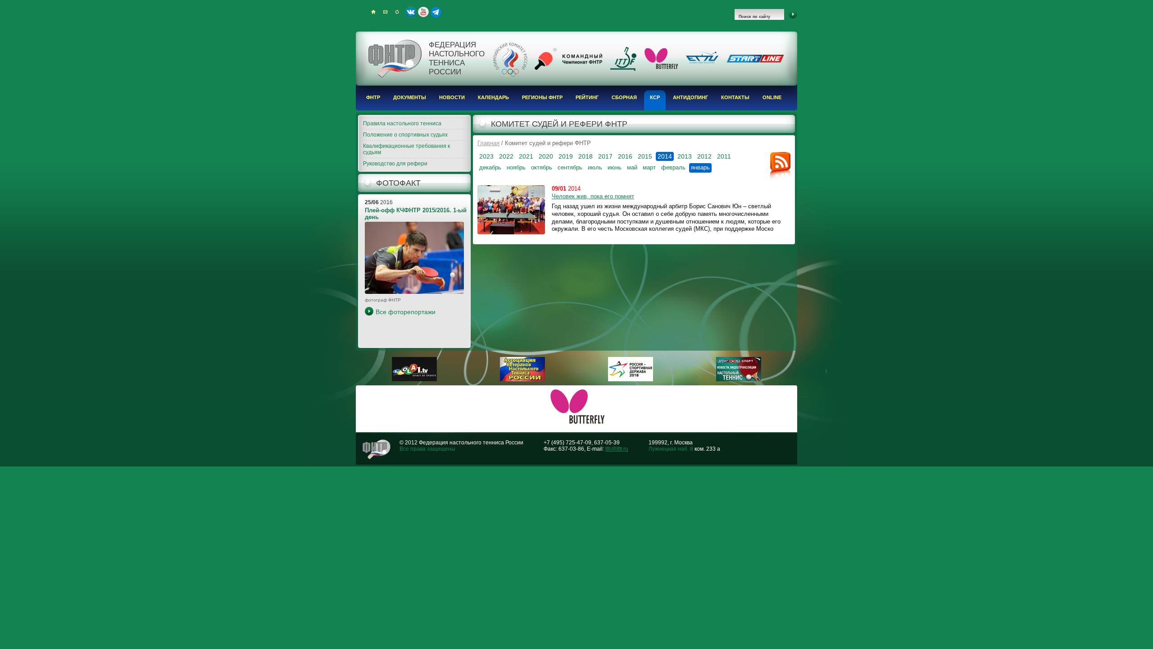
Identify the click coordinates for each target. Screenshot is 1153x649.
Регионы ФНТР (542, 97)
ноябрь (516, 167)
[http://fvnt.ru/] (522, 379)
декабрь (490, 167)
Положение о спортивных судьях (405, 135)
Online (772, 97)
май (632, 167)
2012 (704, 156)
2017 (605, 156)
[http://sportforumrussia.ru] (630, 379)
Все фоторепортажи (406, 311)
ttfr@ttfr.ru (616, 449)
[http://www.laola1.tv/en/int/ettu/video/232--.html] (414, 379)
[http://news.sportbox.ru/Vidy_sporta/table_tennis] (738, 379)
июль (595, 167)
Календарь (493, 97)
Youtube (423, 12)
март (649, 167)
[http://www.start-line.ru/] (755, 61)
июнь (615, 167)
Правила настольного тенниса (402, 123)
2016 (625, 156)
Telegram (436, 12)
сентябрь (570, 167)
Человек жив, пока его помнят (593, 196)
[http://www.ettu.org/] (702, 64)
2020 (546, 156)
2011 (724, 156)
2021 (526, 156)
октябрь (541, 167)
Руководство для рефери (395, 163)
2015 (645, 156)
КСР (655, 97)
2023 (486, 156)
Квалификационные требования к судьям (406, 149)
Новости (452, 97)
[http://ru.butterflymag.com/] (661, 67)
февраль (673, 167)
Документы (409, 97)
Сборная (624, 97)
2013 (684, 156)
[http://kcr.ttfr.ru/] (568, 68)
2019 (565, 156)
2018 (585, 156)
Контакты (735, 97)
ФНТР (373, 97)
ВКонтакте (410, 12)
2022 (506, 156)
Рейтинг (587, 97)
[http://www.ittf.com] (623, 69)
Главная (488, 143)
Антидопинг (690, 97)
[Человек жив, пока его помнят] (511, 209)
